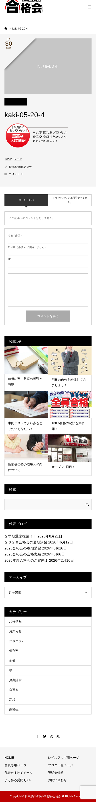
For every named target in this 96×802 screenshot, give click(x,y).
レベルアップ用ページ (63, 757)
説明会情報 (56, 772)
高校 (12, 699)
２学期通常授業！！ (20, 536)
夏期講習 (15, 680)
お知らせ (15, 631)
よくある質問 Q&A (17, 780)
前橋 (12, 660)
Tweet (8, 159)
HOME (9, 757)
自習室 (14, 690)
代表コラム (17, 641)
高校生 (14, 709)
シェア (18, 159)
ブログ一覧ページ (60, 765)
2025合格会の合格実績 (22, 554)
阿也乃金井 (25, 167)
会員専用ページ (15, 765)
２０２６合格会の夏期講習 (25, 542)
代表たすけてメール (18, 772)
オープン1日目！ (63, 467)
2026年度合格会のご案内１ (26, 560)
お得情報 (15, 621)
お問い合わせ (57, 780)
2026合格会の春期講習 (22, 548)
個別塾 (14, 651)
